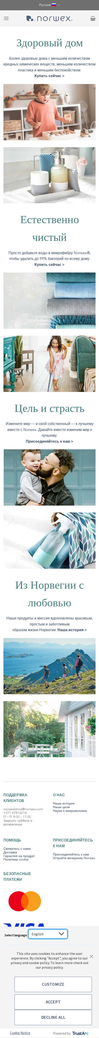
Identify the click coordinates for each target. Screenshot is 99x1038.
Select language (16, 935)
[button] (91, 956)
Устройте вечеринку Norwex (74, 858)
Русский (45, 5)
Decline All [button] (53, 1017)
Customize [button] (53, 984)
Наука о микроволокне (70, 811)
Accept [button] (53, 1001)
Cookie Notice (20, 1033)
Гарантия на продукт (19, 856)
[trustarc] (80, 1033)
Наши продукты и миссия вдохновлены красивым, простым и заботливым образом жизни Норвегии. (49, 624)
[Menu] (6, 18)
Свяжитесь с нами (17, 849)
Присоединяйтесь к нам (71, 854)
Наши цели (61, 807)
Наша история (64, 803)
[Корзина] (93, 18)
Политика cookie (16, 859)
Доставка (10, 852)
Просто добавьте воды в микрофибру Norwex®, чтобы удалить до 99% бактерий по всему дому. (50, 258)
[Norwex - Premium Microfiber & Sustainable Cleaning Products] (49, 18)
